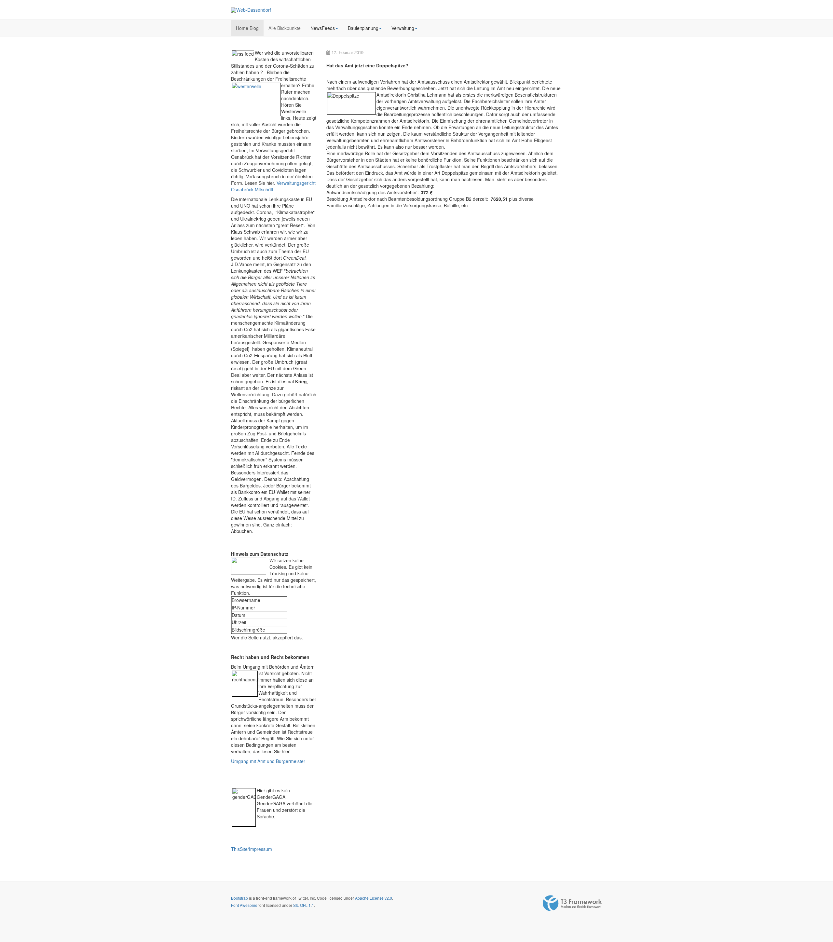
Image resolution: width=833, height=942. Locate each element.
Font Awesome (244, 905)
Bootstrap (239, 898)
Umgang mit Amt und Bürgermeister (268, 761)
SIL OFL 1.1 (303, 905)
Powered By (572, 903)
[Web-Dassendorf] (251, 10)
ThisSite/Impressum (251, 849)
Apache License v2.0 (373, 898)
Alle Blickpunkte (284, 28)
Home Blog (247, 28)
